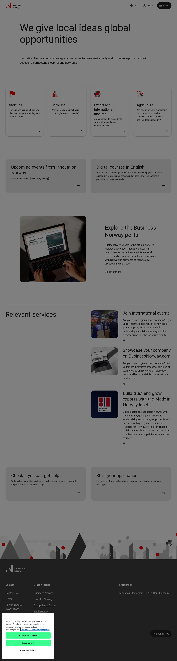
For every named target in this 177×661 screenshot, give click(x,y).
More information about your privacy (35, 630)
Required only (28, 643)
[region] (28, 636)
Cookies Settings (28, 650)
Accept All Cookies (28, 635)
